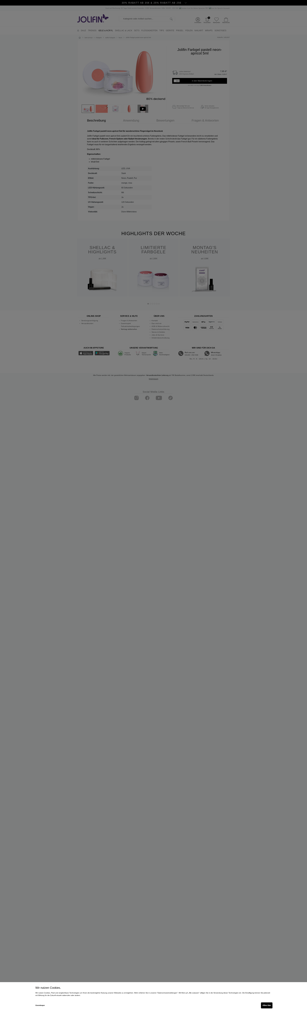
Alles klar (267, 1005)
